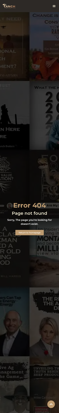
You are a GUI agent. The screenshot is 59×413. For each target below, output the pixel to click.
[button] (54, 6)
